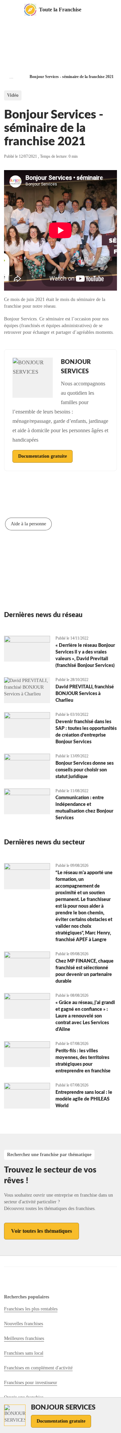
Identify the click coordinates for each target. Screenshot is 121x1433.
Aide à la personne (28, 523)
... (11, 76)
